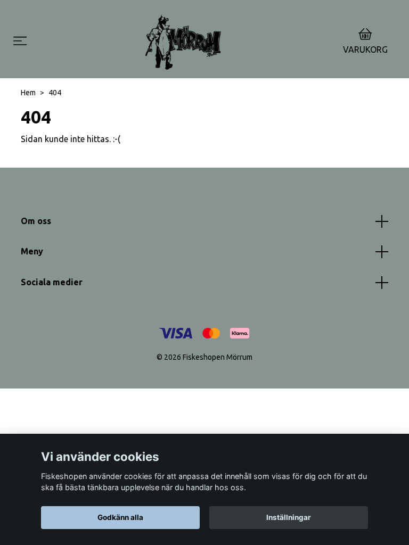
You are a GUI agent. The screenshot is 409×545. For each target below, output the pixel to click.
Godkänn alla (120, 517)
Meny (32, 251)
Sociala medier (52, 282)
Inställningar (288, 517)
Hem (28, 92)
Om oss (36, 221)
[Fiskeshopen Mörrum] (183, 42)
